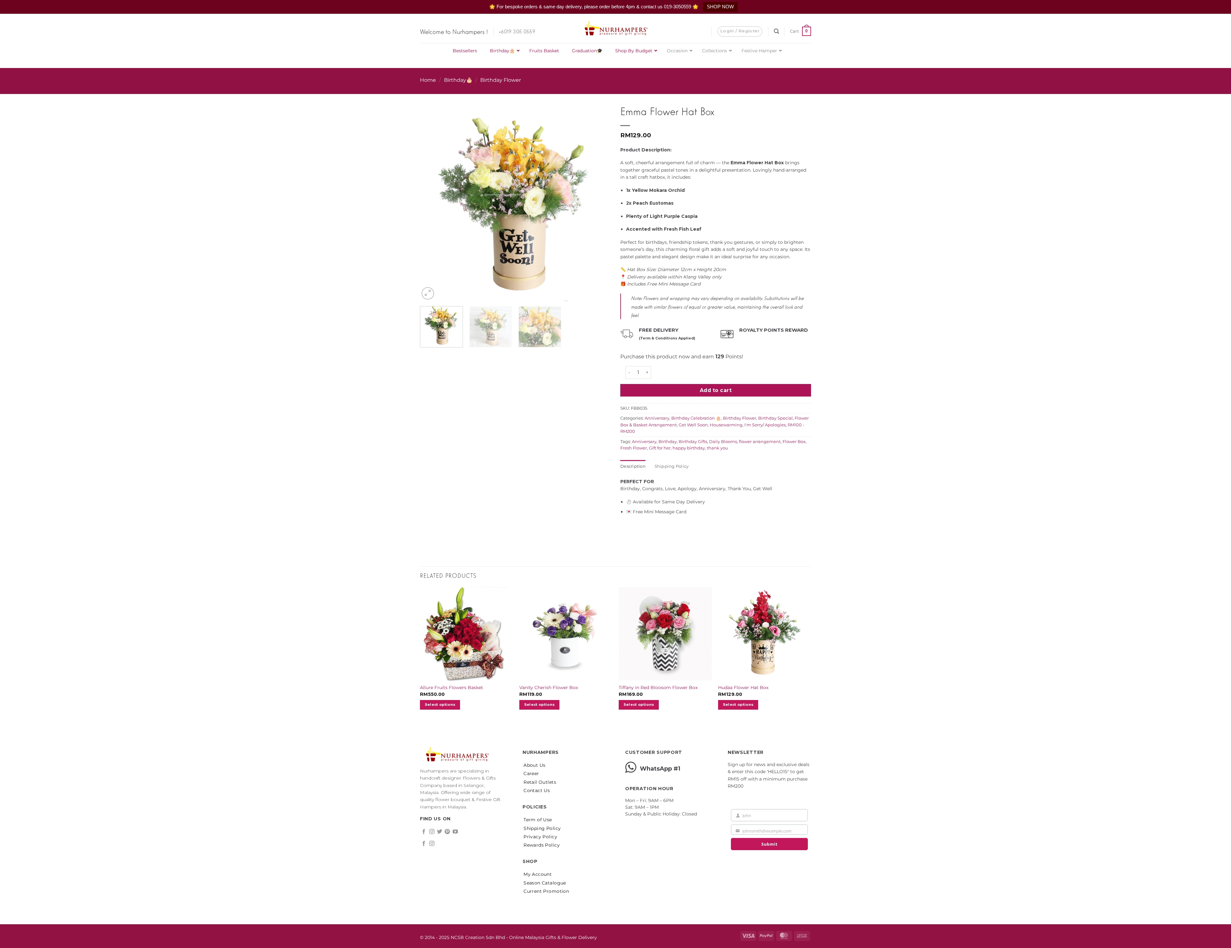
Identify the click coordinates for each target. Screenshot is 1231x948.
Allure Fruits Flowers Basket (451, 687)
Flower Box (794, 441)
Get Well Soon (693, 425)
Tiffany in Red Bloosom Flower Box (658, 687)
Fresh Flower (633, 448)
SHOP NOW (720, 6)
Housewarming (726, 425)
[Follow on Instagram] (431, 832)
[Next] (599, 194)
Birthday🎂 (458, 80)
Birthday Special (775, 418)
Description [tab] (633, 466)
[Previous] (432, 194)
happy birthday (689, 448)
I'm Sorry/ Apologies (765, 425)
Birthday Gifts (693, 441)
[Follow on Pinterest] (447, 832)
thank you (717, 448)
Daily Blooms (723, 441)
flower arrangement (760, 441)
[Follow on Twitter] (439, 832)
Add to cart (716, 390)
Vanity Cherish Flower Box (548, 687)
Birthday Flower (500, 80)
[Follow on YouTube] (455, 832)
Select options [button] (440, 704)
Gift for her (660, 448)
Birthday (667, 441)
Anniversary (657, 418)
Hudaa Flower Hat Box (743, 687)
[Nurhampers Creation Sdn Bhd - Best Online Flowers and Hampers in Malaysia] (615, 29)
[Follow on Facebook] (423, 832)
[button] (739, 31)
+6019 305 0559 (517, 31)
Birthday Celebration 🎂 (696, 418)
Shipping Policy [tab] (672, 466)
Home (428, 80)
